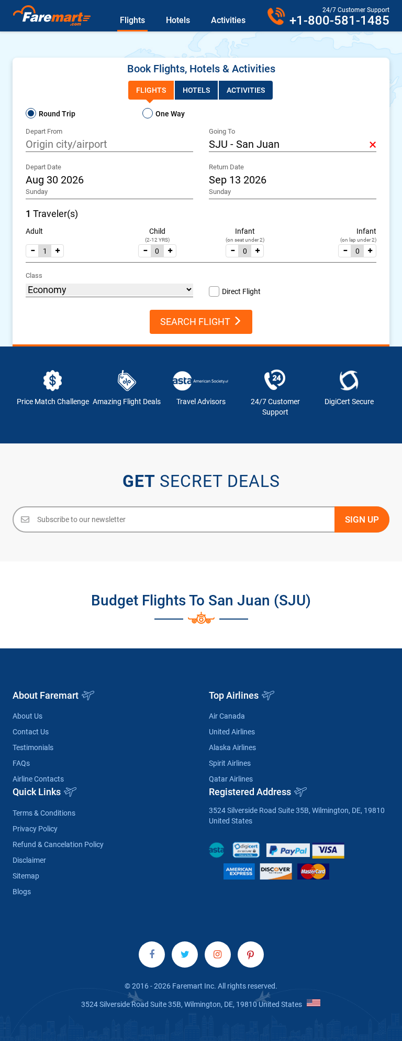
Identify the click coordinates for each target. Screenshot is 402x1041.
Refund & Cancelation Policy (58, 844)
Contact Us (31, 732)
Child (157, 231)
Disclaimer (29, 860)
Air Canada (227, 716)
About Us (27, 716)
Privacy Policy (35, 829)
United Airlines (232, 732)
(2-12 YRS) (157, 240)
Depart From (44, 131)
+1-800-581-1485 (339, 20)
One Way (170, 114)
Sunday (37, 192)
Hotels (178, 20)
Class (34, 275)
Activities (228, 20)
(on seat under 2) (245, 240)
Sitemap (26, 876)
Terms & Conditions (44, 813)
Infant (245, 231)
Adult (34, 231)
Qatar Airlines (231, 779)
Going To (222, 131)
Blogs (22, 891)
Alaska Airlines (232, 747)
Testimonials (33, 747)
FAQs (21, 763)
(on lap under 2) (358, 240)
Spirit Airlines (230, 763)
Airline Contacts (38, 779)
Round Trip (57, 114)
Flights (132, 20)
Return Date (226, 167)
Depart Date (43, 167)
